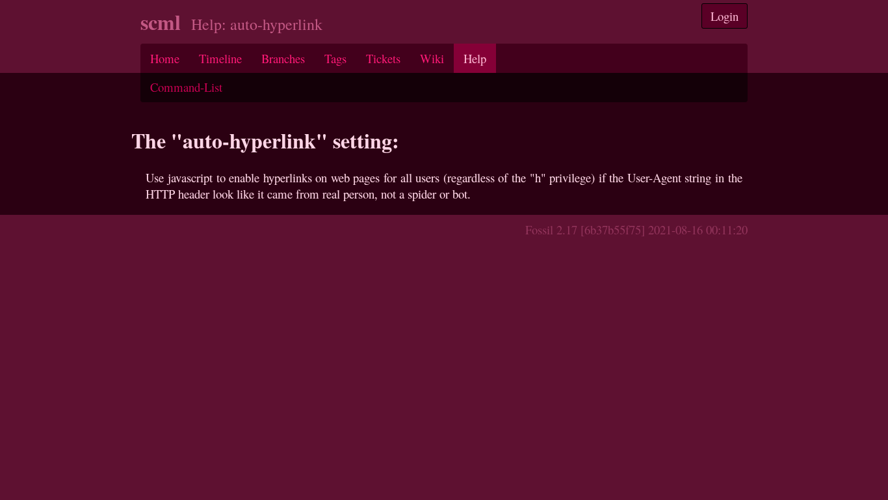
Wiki (432, 58)
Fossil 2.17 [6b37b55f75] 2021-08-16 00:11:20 (636, 229)
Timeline (220, 58)
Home (164, 58)
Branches (283, 58)
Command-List (186, 87)
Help (475, 58)
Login (724, 16)
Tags (335, 58)
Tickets (383, 58)
